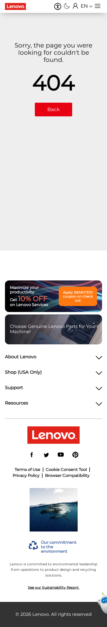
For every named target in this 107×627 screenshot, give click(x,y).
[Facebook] (32, 455)
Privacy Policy (26, 475)
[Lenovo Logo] (17, 6)
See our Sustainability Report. (53, 587)
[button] (57, 6)
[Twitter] (46, 455)
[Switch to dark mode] (66, 6)
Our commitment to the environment (59, 547)
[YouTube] (61, 455)
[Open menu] (97, 6)
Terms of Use (27, 469)
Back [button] (53, 109)
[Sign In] (75, 6)
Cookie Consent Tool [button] (66, 469)
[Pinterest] (75, 455)
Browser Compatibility (67, 475)
